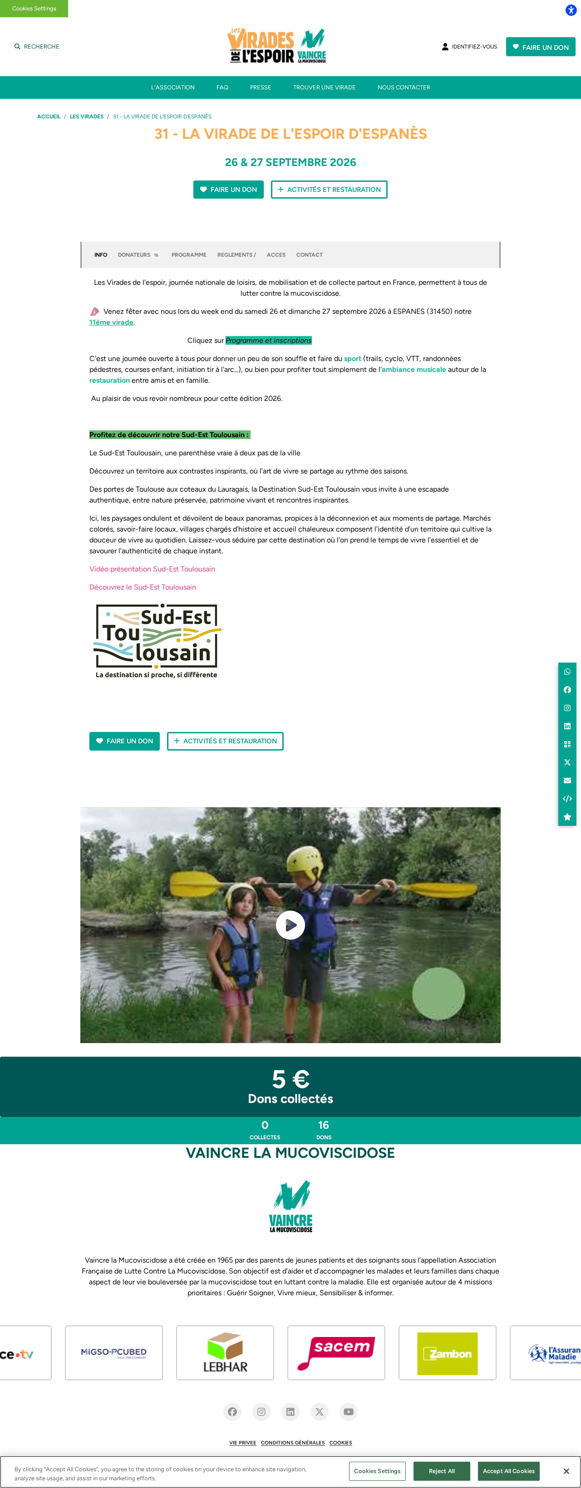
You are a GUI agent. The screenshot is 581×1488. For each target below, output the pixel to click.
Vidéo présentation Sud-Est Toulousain (152, 569)
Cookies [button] (341, 1442)
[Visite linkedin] (290, 1412)
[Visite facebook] (232, 1412)
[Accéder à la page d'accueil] (289, 46)
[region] (290, 1472)
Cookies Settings (34, 8)
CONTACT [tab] (309, 255)
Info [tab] (100, 255)
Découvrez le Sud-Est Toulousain (142, 587)
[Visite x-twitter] (319, 1412)
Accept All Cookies (509, 1471)
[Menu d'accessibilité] (571, 10)
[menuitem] (173, 87)
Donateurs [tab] (138, 255)
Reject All (442, 1471)
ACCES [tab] (276, 255)
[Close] (566, 1471)
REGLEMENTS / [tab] (236, 255)
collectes (265, 1129)
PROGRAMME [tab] (189, 255)
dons (323, 1129)
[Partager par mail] (567, 780)
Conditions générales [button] (293, 1442)
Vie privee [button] (242, 1442)
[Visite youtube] (349, 1412)
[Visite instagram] (261, 1412)
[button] (290, 925)
